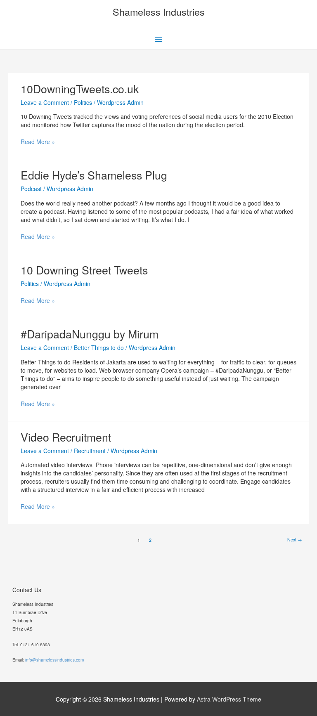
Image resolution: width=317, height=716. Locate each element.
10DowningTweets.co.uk (80, 88)
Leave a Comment (45, 102)
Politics (83, 102)
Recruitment (90, 451)
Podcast (31, 188)
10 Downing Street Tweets (84, 270)
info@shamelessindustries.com (54, 660)
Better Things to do (99, 347)
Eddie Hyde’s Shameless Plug (94, 175)
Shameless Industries (159, 12)
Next (294, 539)
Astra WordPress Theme (229, 699)
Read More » (38, 141)
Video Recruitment (66, 437)
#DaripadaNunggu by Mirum (89, 334)
